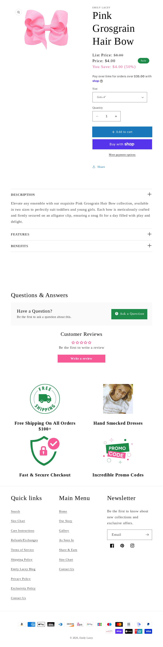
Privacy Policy (21, 578)
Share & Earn (68, 549)
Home (63, 511)
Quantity (97, 107)
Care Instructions (22, 530)
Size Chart (18, 520)
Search (15, 511)
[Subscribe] (147, 535)
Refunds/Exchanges (24, 540)
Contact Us (18, 598)
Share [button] (101, 166)
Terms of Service (22, 549)
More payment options (122, 154)
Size (95, 88)
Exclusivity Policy (23, 588)
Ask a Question (132, 314)
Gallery (64, 530)
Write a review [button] (81, 358)
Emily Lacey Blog (23, 569)
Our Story (65, 520)
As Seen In (66, 540)
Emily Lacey (86, 637)
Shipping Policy (22, 559)
